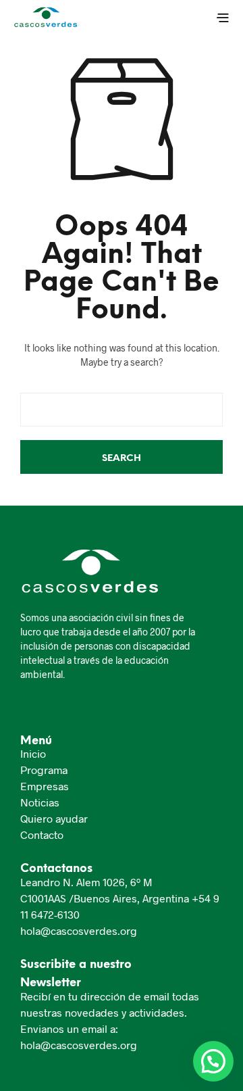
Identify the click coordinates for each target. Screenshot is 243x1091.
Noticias (39, 802)
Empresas (44, 785)
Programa (44, 769)
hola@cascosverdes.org (78, 930)
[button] (213, 1061)
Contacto (41, 834)
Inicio (33, 753)
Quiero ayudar (54, 818)
